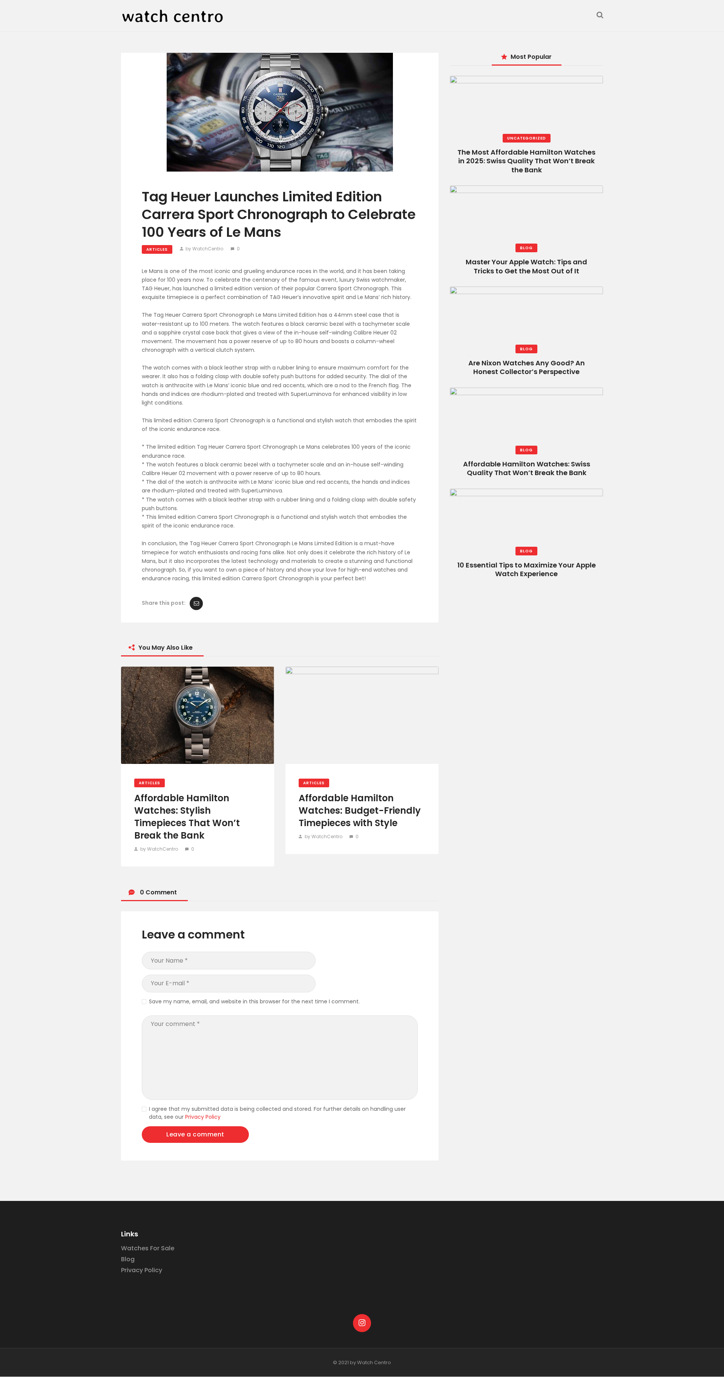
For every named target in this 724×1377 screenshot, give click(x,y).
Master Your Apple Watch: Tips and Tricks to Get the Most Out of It (526, 266)
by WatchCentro (204, 248)
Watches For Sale (147, 1248)
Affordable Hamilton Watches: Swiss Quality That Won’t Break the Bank (526, 468)
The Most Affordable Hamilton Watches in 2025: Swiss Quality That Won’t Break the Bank (526, 161)
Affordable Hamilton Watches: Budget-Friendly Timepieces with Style (360, 810)
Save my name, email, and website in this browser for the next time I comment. (254, 1001)
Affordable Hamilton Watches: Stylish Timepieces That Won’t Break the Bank (187, 817)
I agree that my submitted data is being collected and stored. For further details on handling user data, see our (277, 1113)
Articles (157, 249)
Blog (526, 248)
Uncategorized (526, 138)
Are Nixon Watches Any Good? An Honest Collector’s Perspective (526, 367)
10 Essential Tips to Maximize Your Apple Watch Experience (526, 569)
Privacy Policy (203, 1117)
